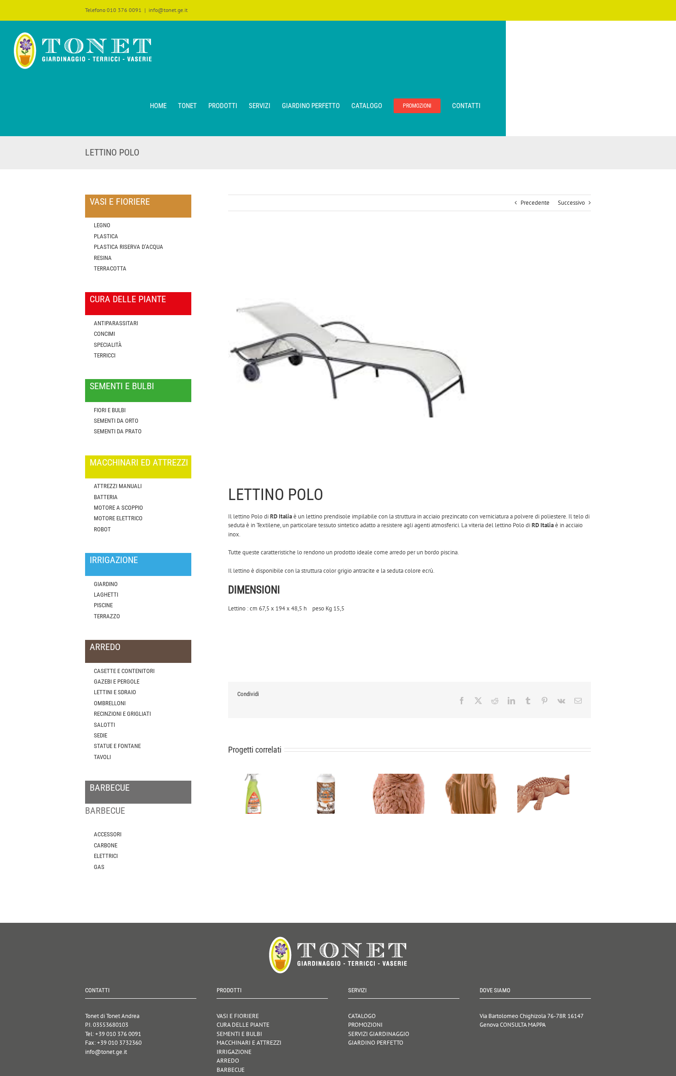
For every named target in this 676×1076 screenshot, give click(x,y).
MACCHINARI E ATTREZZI (249, 1043)
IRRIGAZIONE (234, 1052)
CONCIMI (104, 333)
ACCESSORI (107, 834)
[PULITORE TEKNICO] (256, 778)
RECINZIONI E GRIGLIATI (122, 713)
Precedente (535, 203)
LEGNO (102, 225)
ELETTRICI (106, 855)
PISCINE (103, 605)
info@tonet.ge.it (168, 9)
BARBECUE (231, 1070)
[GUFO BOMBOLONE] (409, 778)
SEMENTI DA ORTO (116, 420)
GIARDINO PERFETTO (375, 1043)
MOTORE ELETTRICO (118, 518)
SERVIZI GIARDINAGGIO (378, 1034)
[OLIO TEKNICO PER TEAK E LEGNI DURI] (333, 778)
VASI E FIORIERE (238, 1016)
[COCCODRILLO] (562, 778)
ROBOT (102, 529)
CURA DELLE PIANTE (243, 1025)
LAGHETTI (106, 594)
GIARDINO (106, 584)
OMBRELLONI (110, 703)
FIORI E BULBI (110, 410)
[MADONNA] (486, 778)
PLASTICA (106, 236)
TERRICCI (104, 355)
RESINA (103, 257)
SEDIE (100, 735)
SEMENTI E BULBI (239, 1034)
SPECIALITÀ (108, 344)
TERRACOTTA (110, 268)
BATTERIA (106, 497)
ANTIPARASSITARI (116, 323)
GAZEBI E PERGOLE (116, 681)
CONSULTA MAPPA (523, 1025)
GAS (99, 866)
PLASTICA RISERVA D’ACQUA (128, 246)
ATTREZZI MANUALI (118, 486)
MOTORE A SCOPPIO (118, 507)
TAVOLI (102, 757)
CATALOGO (362, 1016)
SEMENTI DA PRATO (118, 431)
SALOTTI (104, 724)
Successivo (571, 203)
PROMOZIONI (365, 1025)
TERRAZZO (107, 616)
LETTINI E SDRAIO (115, 692)
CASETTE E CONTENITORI (124, 670)
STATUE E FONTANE (117, 745)
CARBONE (105, 845)
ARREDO (228, 1060)
